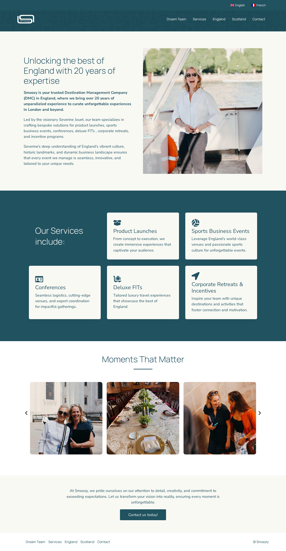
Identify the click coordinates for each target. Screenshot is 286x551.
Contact (259, 19)
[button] (26, 413)
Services (199, 19)
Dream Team (176, 19)
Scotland (239, 19)
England (219, 19)
